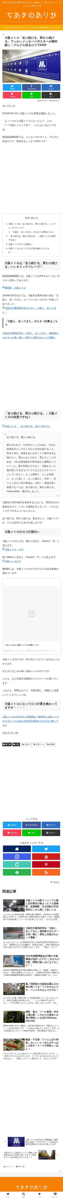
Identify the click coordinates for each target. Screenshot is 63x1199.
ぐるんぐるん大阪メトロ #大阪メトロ (21, 645)
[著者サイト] (17, 848)
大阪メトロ (40, 744)
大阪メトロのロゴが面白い (20, 244)
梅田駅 (52, 744)
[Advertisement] (31, 178)
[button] (56, 616)
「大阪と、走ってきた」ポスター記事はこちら (32, 232)
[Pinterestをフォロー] (46, 864)
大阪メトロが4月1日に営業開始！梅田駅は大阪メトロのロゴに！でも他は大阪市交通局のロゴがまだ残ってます (30, 721)
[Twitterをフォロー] (46, 848)
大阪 (17, 744)
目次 (27, 218)
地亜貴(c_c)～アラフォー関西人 (18, 650)
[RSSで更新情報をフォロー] (46, 872)
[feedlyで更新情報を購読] (17, 872)
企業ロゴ (27, 744)
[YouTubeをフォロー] (46, 856)
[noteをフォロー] (17, 864)
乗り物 (8, 744)
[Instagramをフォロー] (17, 856)
